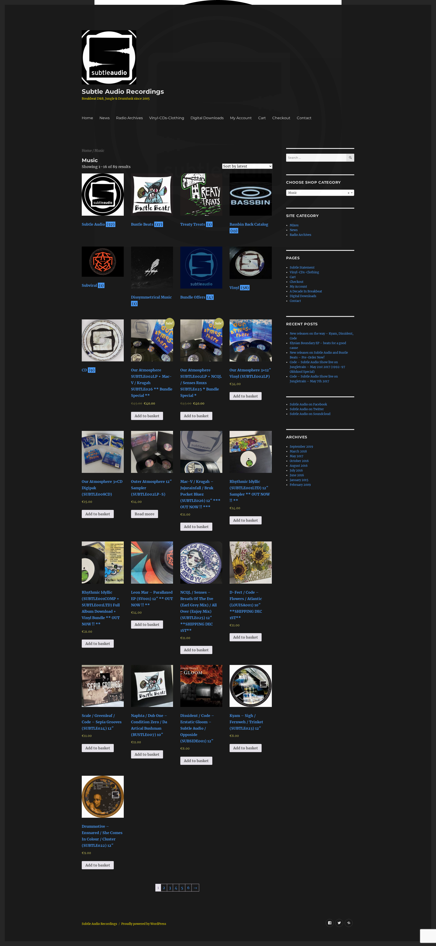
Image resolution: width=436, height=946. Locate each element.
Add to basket (147, 416)
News (104, 118)
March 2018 (298, 451)
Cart (262, 118)
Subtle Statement (302, 267)
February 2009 (300, 485)
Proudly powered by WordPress (143, 924)
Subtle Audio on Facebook (308, 404)
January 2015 (299, 480)
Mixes (294, 225)
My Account (241, 118)
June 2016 (297, 475)
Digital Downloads (207, 118)
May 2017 (296, 456)
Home (87, 118)
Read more (144, 514)
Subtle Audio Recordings (123, 91)
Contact (304, 118)
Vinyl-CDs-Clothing (166, 118)
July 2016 (296, 470)
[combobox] (320, 193)
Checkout (281, 118)
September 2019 (301, 447)
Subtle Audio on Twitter (307, 409)
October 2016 (299, 461)
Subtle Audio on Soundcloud (310, 414)
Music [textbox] (318, 193)
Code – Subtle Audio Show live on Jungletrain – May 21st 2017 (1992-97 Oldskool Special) (317, 367)
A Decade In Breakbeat (306, 291)
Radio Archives (129, 118)
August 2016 (299, 466)
